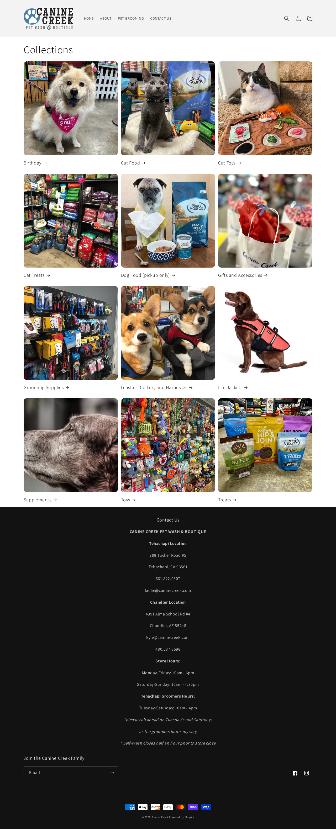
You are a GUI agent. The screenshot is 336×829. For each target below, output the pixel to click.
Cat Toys (227, 163)
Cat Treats (34, 275)
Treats (224, 500)
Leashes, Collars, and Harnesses (154, 387)
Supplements (37, 500)
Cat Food (130, 163)
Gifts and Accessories (240, 275)
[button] (286, 18)
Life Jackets (230, 387)
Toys (125, 500)
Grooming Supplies (44, 387)
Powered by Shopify (181, 817)
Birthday (32, 163)
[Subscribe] (112, 773)
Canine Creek (160, 817)
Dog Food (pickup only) (145, 275)
